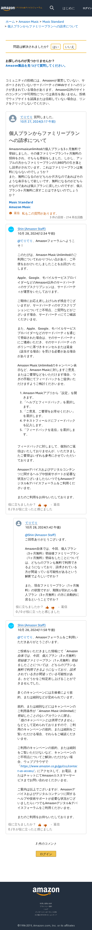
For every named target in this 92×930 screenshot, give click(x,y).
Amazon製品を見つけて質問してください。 (36, 65)
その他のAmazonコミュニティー (46, 915)
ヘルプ (46, 909)
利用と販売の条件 (46, 903)
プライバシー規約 (46, 906)
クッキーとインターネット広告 (46, 912)
